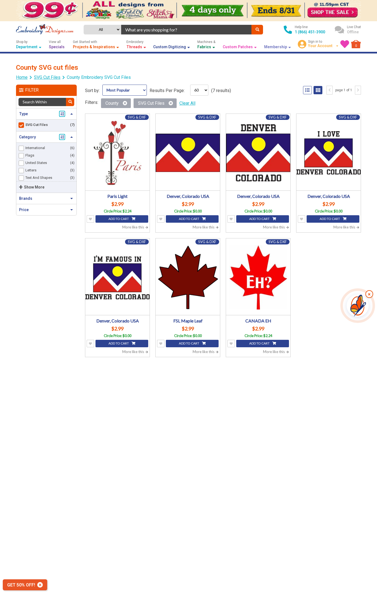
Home (22, 77)
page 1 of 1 (343, 90)
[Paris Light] (117, 153)
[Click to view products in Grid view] (318, 90)
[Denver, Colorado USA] (188, 153)
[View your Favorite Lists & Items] (344, 44)
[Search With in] (70, 102)
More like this (133, 227)
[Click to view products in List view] (307, 90)
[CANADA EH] (258, 277)
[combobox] (186, 29)
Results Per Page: (167, 90)
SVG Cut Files (47, 77)
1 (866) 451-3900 (310, 32)
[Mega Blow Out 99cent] (188, 10)
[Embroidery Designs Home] (44, 30)
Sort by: (92, 90)
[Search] (257, 29)
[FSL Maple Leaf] (188, 277)
